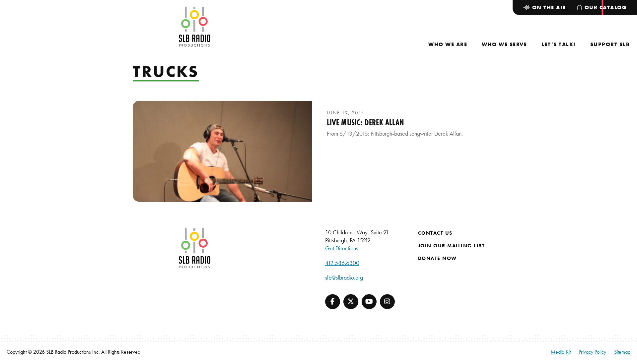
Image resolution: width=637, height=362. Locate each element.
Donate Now (437, 258)
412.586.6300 (342, 263)
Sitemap (622, 351)
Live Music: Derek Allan (365, 122)
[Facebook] (332, 301)
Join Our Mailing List (451, 245)
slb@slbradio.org (344, 277)
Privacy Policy (592, 351)
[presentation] (222, 151)
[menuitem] (447, 44)
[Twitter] (350, 301)
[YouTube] (369, 301)
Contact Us (435, 233)
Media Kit (561, 351)
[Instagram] (387, 301)
